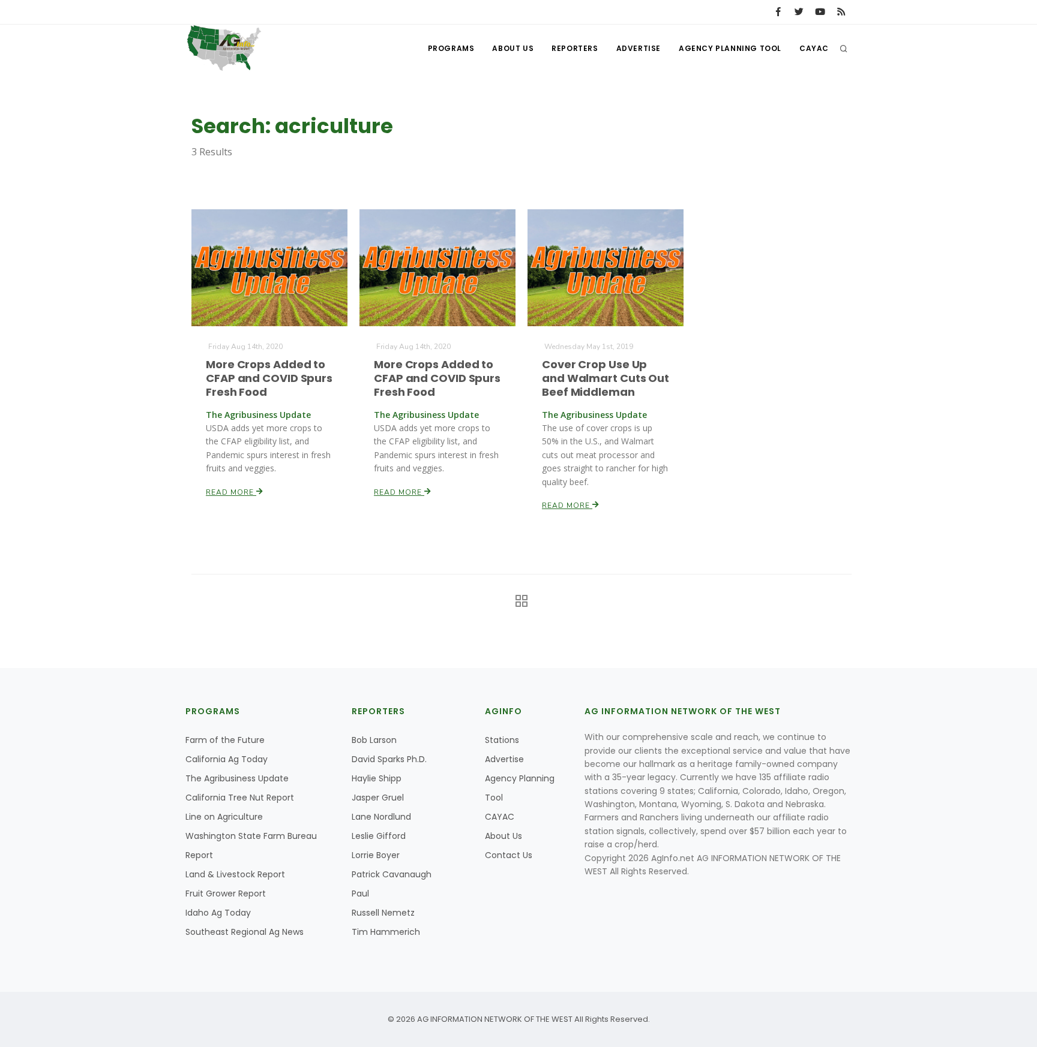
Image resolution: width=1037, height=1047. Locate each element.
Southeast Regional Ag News (244, 932)
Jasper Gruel (378, 798)
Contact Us (508, 855)
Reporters (575, 48)
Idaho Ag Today (218, 913)
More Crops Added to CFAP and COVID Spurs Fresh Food (269, 378)
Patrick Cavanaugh (391, 874)
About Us (513, 48)
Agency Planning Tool (730, 48)
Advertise (638, 48)
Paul (360, 893)
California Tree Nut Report (239, 798)
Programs (451, 48)
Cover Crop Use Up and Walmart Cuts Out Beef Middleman (605, 378)
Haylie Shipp (376, 778)
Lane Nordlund (381, 817)
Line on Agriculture (224, 817)
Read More (231, 492)
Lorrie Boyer (376, 855)
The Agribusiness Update (237, 778)
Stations (502, 740)
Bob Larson (374, 740)
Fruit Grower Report (225, 893)
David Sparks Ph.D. (389, 759)
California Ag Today (226, 759)
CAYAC (814, 48)
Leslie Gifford (379, 836)
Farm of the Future (225, 740)
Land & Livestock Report (235, 874)
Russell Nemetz (383, 913)
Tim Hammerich (386, 932)
